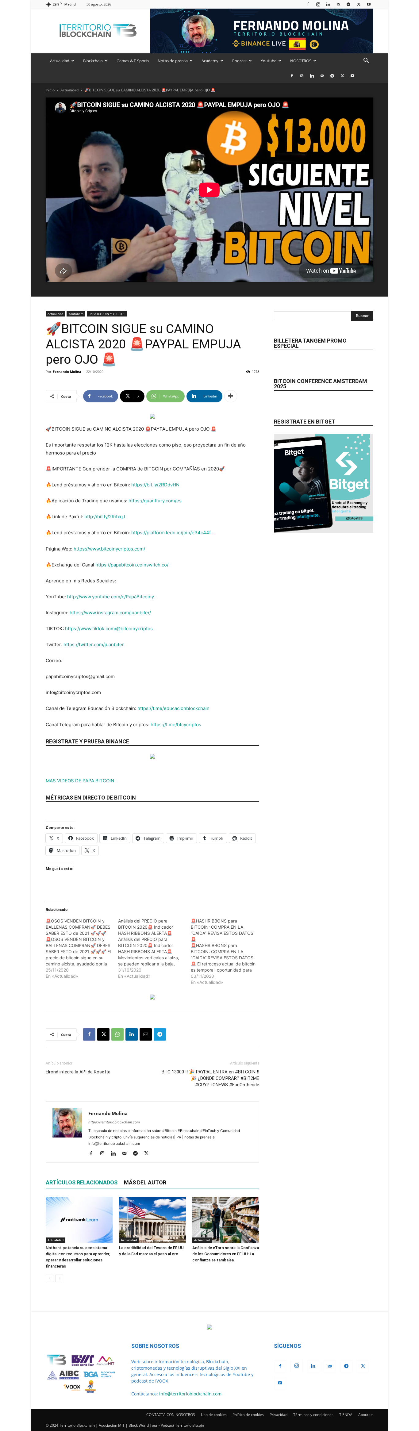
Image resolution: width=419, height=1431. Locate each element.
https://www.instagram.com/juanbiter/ (110, 613)
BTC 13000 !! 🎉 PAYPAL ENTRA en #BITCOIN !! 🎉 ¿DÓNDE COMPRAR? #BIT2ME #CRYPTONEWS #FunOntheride (210, 1078)
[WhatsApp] (117, 1034)
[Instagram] (318, 4)
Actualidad (59, 60)
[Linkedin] (328, 4)
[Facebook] (308, 4)
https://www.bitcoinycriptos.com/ (109, 549)
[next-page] (59, 1278)
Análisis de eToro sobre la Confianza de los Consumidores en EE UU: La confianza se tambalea (225, 1253)
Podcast (239, 60)
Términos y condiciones (313, 1414)
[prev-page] (49, 1278)
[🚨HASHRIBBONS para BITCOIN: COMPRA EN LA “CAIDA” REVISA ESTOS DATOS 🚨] (227, 951)
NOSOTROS (300, 60)
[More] (230, 396)
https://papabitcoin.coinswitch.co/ (131, 565)
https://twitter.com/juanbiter (93, 644)
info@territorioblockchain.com (190, 1394)
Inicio (50, 90)
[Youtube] (368, 4)
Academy (210, 60)
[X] (358, 4)
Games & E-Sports (133, 60)
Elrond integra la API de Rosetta (78, 1072)
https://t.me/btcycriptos (176, 724)
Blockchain (93, 60)
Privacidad (278, 1414)
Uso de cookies (214, 1414)
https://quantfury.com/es (155, 501)
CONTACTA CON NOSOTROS (170, 1414)
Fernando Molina (67, 371)
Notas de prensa (173, 60)
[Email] (146, 1034)
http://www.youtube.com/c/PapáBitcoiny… (112, 597)
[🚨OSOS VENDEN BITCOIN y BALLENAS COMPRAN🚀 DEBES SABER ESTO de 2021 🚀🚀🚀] (82, 948)
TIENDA (345, 1414)
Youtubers (75, 314)
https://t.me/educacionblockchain (173, 708)
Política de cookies (248, 1414)
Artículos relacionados (81, 1182)
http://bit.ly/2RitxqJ (104, 517)
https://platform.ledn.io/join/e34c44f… (172, 532)
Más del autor (145, 1182)
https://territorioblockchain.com (114, 1122)
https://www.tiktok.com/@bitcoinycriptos (109, 628)
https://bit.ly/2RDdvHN (155, 485)
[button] (366, 61)
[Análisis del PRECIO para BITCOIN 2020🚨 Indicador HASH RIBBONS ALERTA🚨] (154, 948)
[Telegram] (348, 4)
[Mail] (338, 4)
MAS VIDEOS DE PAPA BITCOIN (80, 781)
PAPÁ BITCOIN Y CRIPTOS (107, 314)
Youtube (268, 60)
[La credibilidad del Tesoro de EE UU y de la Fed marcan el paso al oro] (152, 1220)
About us (365, 1414)
